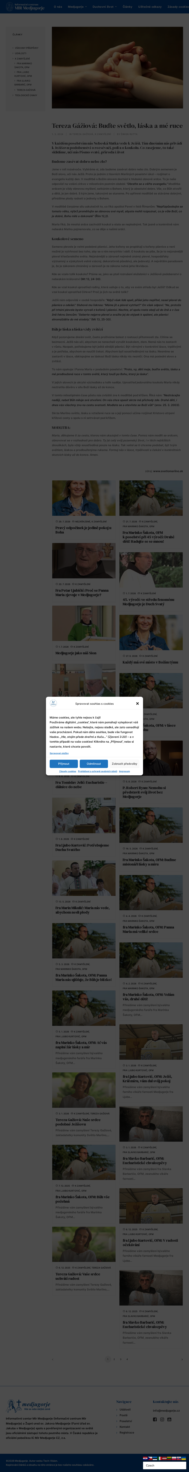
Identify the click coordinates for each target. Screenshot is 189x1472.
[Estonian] (155, 1458)
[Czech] (150, 1458)
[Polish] (174, 1458)
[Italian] (159, 1458)
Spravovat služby (59, 753)
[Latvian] (164, 1458)
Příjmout (63, 763)
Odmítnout (94, 763)
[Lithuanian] (169, 1458)
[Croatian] (145, 1458)
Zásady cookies (67, 771)
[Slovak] (179, 1458)
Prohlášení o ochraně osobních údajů (97, 771)
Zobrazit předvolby (124, 763)
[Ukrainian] (183, 1458)
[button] (137, 703)
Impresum (124, 771)
